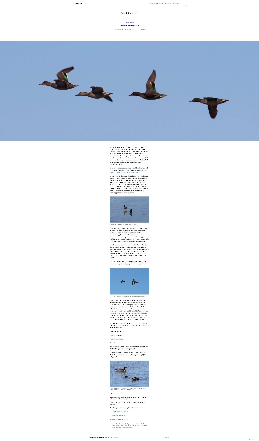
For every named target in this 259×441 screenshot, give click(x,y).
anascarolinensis (116, 424)
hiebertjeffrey (119, 29)
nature (141, 425)
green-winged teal (129, 425)
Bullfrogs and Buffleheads (119, 412)
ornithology (130, 427)
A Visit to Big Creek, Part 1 (119, 415)
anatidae (123, 424)
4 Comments (143, 29)
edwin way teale (120, 425)
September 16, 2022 (131, 29)
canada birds (132, 424)
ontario (117, 427)
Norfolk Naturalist (80, 3)
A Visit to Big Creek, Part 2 (119, 419)
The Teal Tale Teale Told (129, 26)
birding (127, 424)
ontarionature (123, 427)
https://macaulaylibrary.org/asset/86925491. (124, 172)
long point (136, 425)
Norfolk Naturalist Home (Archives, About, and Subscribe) (164, 3)
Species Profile (129, 22)
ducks (137, 424)
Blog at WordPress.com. (111, 437)
